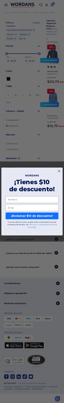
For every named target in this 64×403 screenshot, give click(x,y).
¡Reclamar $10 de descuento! (32, 216)
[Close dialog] (59, 171)
